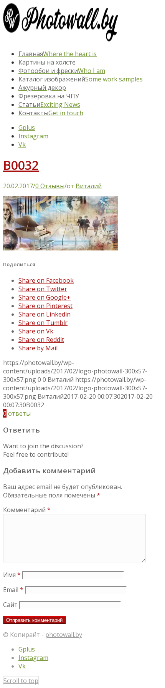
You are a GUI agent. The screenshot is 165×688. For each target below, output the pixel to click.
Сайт (10, 604)
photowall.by (63, 634)
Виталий (89, 186)
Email (13, 589)
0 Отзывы (49, 186)
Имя (12, 574)
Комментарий (27, 510)
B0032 (21, 165)
